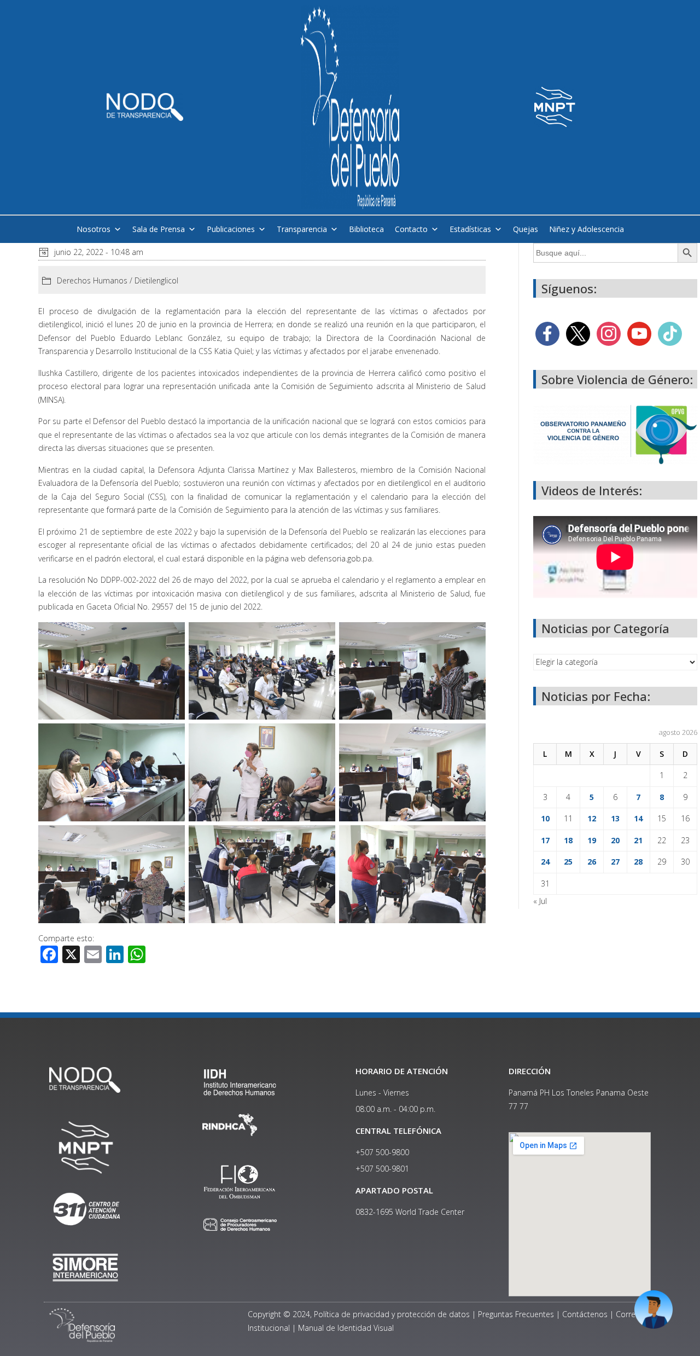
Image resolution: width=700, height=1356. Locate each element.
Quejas (525, 229)
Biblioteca (366, 229)
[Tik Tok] (670, 333)
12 (591, 818)
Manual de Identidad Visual (346, 1328)
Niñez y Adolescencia (586, 229)
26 (591, 861)
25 (568, 861)
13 (615, 818)
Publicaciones (231, 229)
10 (545, 818)
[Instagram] (609, 333)
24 (545, 861)
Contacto (411, 229)
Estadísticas (470, 229)
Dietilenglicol (156, 280)
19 (591, 840)
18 (568, 840)
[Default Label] (639, 333)
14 (638, 818)
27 (615, 861)
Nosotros (93, 229)
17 (545, 840)
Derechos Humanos (92, 280)
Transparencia (302, 229)
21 (638, 840)
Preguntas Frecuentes (516, 1314)
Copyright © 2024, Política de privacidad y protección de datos (359, 1314)
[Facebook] (547, 333)
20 (615, 840)
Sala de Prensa (158, 229)
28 (638, 861)
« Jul (540, 901)
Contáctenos (585, 1314)
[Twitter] (578, 333)
